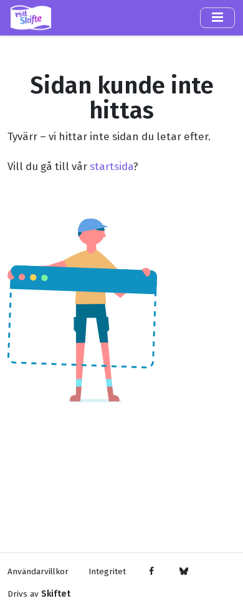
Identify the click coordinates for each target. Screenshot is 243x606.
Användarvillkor (38, 571)
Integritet (107, 571)
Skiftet (55, 594)
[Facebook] (152, 572)
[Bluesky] (183, 572)
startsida (111, 166)
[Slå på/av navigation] (217, 17)
